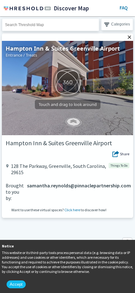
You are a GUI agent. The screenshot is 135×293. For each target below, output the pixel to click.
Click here (72, 209)
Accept (16, 284)
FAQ (123, 8)
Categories (120, 24)
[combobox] (50, 24)
